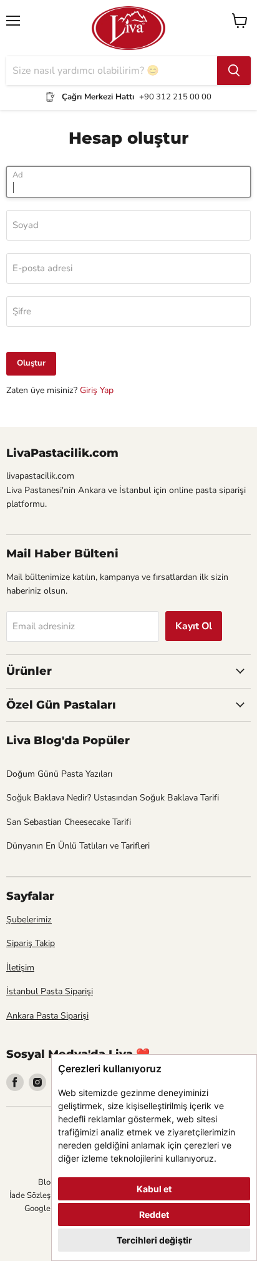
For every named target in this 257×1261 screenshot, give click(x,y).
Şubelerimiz (29, 919)
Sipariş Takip (30, 943)
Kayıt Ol (193, 626)
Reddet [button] (154, 1214)
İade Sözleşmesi (38, 1195)
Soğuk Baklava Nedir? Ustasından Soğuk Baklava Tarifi (112, 798)
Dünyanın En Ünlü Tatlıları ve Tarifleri (78, 846)
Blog (47, 1182)
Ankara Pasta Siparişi (47, 1016)
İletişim (20, 968)
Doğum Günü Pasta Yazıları (59, 774)
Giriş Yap (97, 390)
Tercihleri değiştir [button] (154, 1240)
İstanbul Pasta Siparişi (49, 991)
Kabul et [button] (154, 1189)
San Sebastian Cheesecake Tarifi (68, 822)
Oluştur (31, 363)
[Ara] (234, 70)
